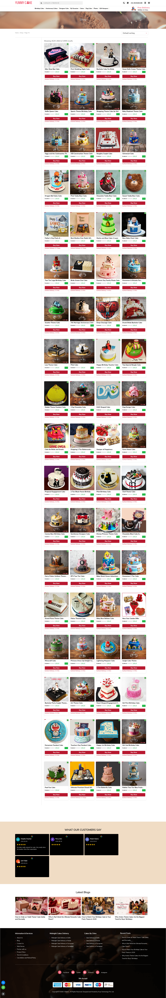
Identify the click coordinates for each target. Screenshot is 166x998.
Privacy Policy (21, 952)
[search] (41, 3)
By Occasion (74, 8)
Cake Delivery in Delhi (92, 938)
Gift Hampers (104, 8)
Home (17, 33)
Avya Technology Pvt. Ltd (106, 991)
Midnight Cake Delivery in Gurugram (62, 943)
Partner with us (21, 949)
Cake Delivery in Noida (93, 940)
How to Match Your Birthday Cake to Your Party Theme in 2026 (134, 951)
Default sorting (129, 33)
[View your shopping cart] (148, 2)
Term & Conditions (22, 955)
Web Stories (20, 946)
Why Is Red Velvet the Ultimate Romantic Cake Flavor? (134, 945)
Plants (96, 8)
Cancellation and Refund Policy (26, 958)
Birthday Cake (39, 8)
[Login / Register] (145, 2)
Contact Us (20, 943)
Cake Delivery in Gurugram (94, 943)
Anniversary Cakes (52, 8)
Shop (21, 33)
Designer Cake (64, 8)
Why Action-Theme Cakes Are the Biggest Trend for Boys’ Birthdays (135, 957)
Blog (18, 940)
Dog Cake (89, 8)
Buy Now (56, 76)
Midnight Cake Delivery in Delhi (61, 938)
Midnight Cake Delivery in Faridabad (62, 946)
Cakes (82, 8)
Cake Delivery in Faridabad (94, 946)
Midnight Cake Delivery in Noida (61, 940)
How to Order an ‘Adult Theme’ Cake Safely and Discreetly (135, 939)
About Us (20, 938)
